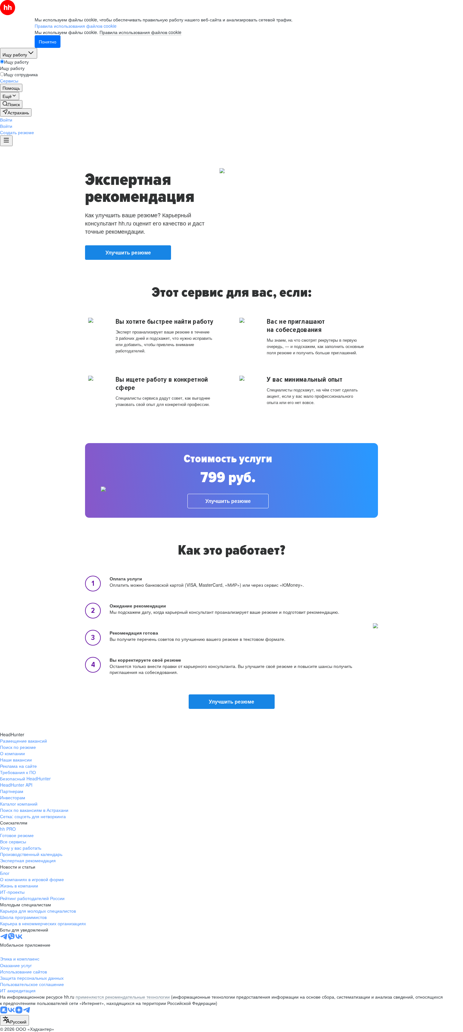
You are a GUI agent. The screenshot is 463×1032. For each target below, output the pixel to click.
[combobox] (14, 1020)
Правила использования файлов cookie (140, 32)
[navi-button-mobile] (6, 140)
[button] (6, 120)
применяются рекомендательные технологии (123, 997)
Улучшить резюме (128, 252)
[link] (11, 104)
